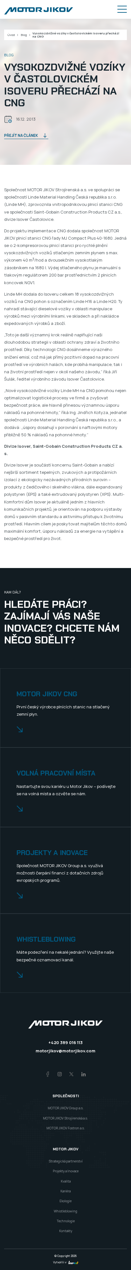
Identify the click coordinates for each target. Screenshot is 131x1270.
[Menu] (122, 9)
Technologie (66, 1221)
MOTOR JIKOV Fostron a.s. (65, 1128)
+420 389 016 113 (65, 1042)
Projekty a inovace (52, 853)
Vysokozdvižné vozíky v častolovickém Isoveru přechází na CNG (75, 35)
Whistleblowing (46, 940)
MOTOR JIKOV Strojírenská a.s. (65, 1118)
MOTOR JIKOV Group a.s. (66, 1108)
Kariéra (65, 1191)
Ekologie (65, 1201)
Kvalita (66, 1181)
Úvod (11, 34)
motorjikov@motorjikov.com (65, 1051)
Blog (24, 34)
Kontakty (65, 1231)
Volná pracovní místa (56, 773)
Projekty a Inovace (66, 1171)
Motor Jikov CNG (47, 694)
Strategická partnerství (66, 1161)
